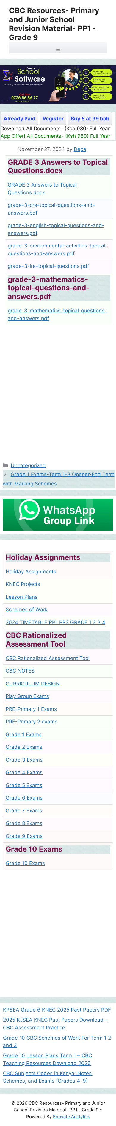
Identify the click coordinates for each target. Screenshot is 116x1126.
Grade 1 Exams (24, 734)
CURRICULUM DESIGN (33, 684)
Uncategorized (28, 465)
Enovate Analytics (71, 1116)
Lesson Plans (21, 597)
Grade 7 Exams (24, 811)
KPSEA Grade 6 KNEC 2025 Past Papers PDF (57, 1010)
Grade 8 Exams (24, 823)
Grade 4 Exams (24, 772)
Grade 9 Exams (24, 836)
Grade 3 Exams (24, 760)
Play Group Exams (27, 696)
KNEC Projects (23, 584)
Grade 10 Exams (25, 863)
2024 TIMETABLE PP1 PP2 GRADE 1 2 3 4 (55, 622)
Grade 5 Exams (24, 785)
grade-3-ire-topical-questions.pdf (48, 266)
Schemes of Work (26, 609)
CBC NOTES (20, 671)
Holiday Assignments (31, 572)
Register (53, 119)
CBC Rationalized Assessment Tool (48, 658)
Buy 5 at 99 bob (90, 119)
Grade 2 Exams (24, 747)
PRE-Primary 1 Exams (31, 709)
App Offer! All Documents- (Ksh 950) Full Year (55, 136)
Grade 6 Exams (24, 798)
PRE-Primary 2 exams (31, 722)
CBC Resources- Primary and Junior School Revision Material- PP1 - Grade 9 (54, 24)
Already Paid (19, 119)
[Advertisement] (58, 391)
